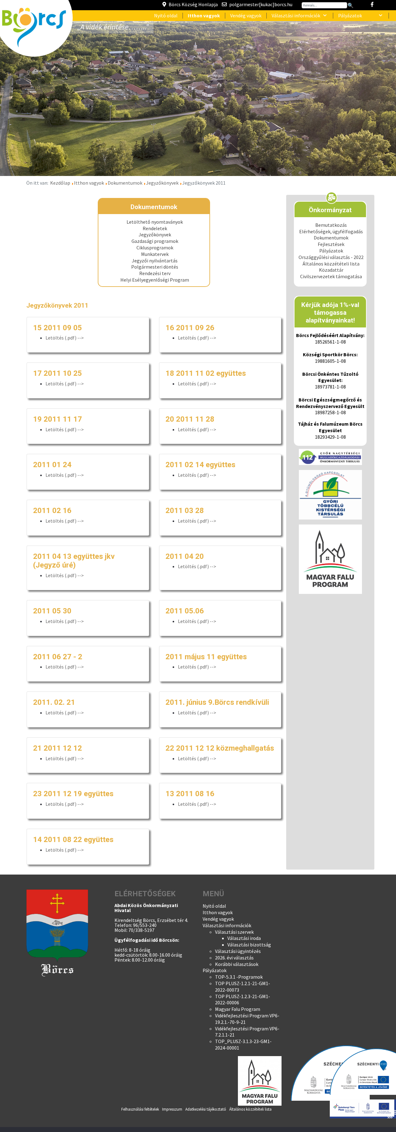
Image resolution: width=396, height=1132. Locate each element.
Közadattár (331, 270)
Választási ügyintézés (238, 951)
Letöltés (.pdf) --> (64, 338)
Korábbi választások (236, 964)
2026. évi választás (234, 957)
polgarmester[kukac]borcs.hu (260, 4)
